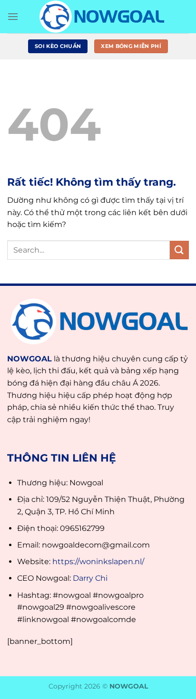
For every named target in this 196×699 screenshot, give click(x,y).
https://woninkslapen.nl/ (98, 561)
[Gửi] (179, 250)
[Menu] (13, 16)
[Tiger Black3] (101, 16)
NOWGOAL (29, 358)
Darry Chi (90, 578)
